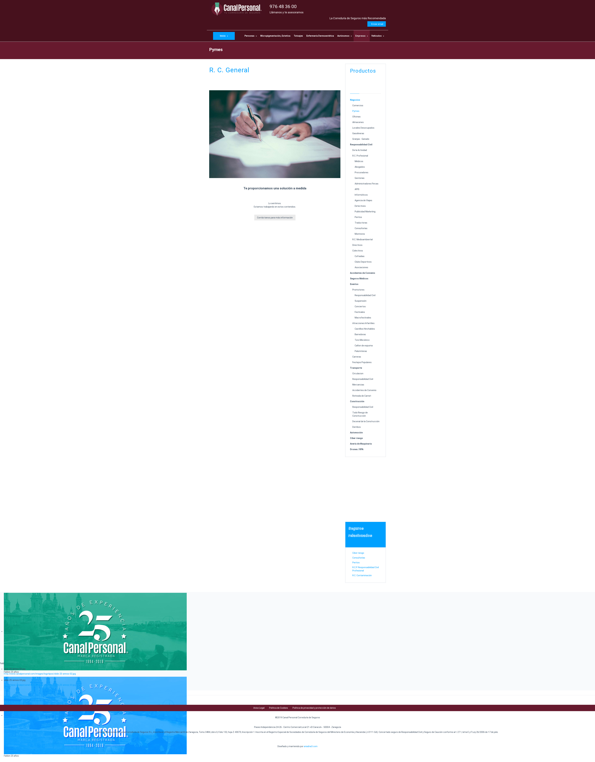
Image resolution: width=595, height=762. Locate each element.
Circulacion (357, 373)
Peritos (358, 217)
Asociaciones (361, 267)
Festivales (360, 312)
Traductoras (361, 222)
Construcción (357, 401)
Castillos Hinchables (365, 329)
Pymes (355, 111)
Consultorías (361, 228)
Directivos (357, 245)
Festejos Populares (362, 362)
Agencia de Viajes (363, 200)
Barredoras (360, 334)
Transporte (356, 368)
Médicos (359, 161)
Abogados (360, 167)
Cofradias (359, 256)
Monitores (360, 234)
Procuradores (361, 172)
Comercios (357, 105)
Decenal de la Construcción (365, 421)
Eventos (354, 284)
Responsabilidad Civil (361, 144)
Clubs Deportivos (363, 262)
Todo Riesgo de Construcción (360, 414)
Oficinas (356, 116)
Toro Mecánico (362, 340)
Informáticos (361, 195)
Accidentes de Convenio (362, 273)
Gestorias (359, 178)
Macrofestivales (363, 317)
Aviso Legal (258, 708)
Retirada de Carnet (361, 396)
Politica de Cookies (278, 708)
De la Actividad (359, 150)
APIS (357, 189)
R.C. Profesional (360, 155)
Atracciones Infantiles (363, 323)
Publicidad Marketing (365, 211)
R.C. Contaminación (362, 575)
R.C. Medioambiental (362, 239)
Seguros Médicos (359, 278)
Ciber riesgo (356, 438)
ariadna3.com (310, 746)
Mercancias (358, 384)
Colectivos (357, 250)
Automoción (356, 432)
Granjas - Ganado (360, 139)
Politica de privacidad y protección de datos (314, 708)
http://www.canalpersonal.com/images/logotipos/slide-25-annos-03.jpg (40, 685)
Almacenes (358, 122)
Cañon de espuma (364, 345)
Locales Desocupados (363, 128)
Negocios (355, 100)
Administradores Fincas (366, 183)
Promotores (358, 289)
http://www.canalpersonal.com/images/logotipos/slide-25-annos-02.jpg (40, 674)
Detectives (360, 206)
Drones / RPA (356, 449)
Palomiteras (361, 351)
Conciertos (360, 306)
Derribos (356, 427)
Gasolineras (358, 133)
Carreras (356, 356)
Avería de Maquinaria (361, 443)
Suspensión (360, 301)
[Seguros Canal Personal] (237, 8)
